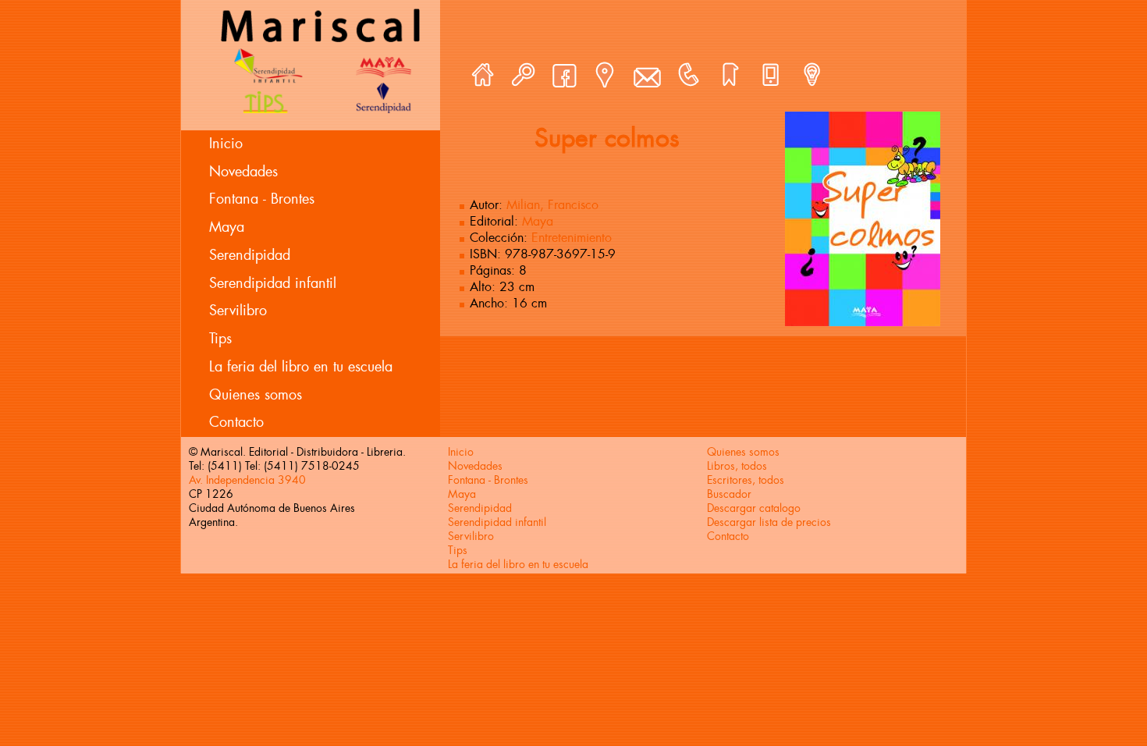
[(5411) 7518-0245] (688, 75)
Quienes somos (255, 394)
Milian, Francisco (552, 205)
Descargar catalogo (754, 508)
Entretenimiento (571, 237)
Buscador (729, 494)
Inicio (226, 143)
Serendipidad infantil (272, 283)
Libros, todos (737, 466)
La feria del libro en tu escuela (300, 366)
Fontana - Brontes (261, 199)
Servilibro (238, 310)
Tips (220, 338)
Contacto (236, 422)
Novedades (243, 171)
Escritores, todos (745, 480)
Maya (226, 227)
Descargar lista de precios (769, 522)
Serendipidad (249, 255)
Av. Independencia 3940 (247, 480)
